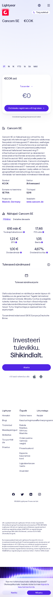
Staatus (6, 447)
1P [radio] (4, 66)
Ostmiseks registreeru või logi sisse (24, 108)
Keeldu (14, 592)
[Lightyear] (9, 5)
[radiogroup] (20, 66)
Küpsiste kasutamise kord (24, 456)
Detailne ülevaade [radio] (21, 219)
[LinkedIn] (31, 494)
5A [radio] (29, 66)
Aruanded (23, 471)
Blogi (4, 420)
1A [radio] (25, 66)
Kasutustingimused (26, 420)
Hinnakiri (6, 415)
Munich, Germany (11, 201)
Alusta (26, 367)
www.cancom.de (34, 201)
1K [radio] (13, 66)
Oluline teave (25, 415)
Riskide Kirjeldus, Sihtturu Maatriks (23, 429)
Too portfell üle (7, 441)
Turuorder (25, 86)
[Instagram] (39, 494)
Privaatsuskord (26, 448)
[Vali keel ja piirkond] (39, 5)
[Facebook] (13, 494)
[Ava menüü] (48, 5)
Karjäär (40, 415)
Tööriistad (7, 425)
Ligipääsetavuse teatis (26, 464)
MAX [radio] (36, 66)
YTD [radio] (19, 66)
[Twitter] (22, 494)
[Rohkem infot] (48, 264)
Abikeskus (6, 435)
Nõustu (38, 592)
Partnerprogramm (44, 420)
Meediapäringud (9, 430)
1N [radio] (9, 66)
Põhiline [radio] (6, 219)
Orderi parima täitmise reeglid (25, 441)
